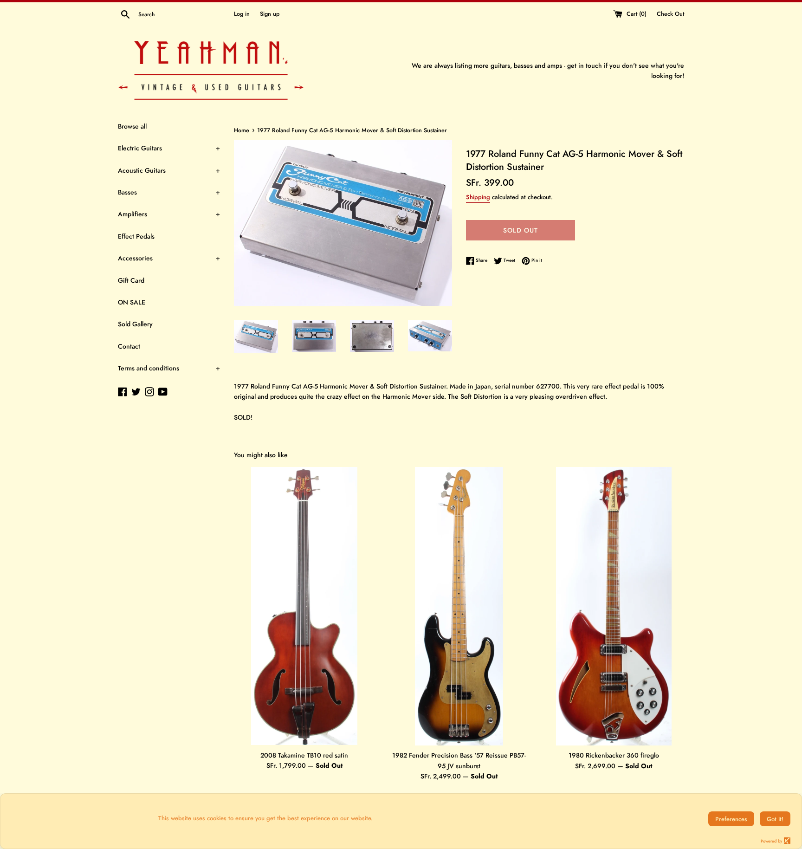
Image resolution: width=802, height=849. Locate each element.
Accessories (169, 258)
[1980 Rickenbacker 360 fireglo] (614, 606)
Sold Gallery (135, 324)
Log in (242, 14)
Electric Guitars (169, 148)
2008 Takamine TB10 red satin (304, 754)
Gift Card (131, 280)
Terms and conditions (169, 368)
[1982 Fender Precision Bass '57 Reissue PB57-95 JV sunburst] (459, 606)
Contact (129, 346)
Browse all (132, 126)
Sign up (269, 14)
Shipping (478, 197)
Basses (169, 192)
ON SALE (131, 302)
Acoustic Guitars (169, 170)
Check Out (670, 14)
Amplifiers (169, 214)
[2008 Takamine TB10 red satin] (304, 606)
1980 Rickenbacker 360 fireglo (614, 755)
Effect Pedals (136, 236)
